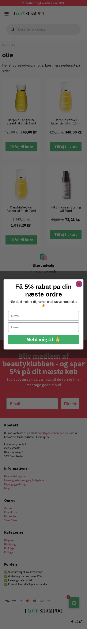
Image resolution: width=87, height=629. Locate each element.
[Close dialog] (79, 284)
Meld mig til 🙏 (43, 339)
